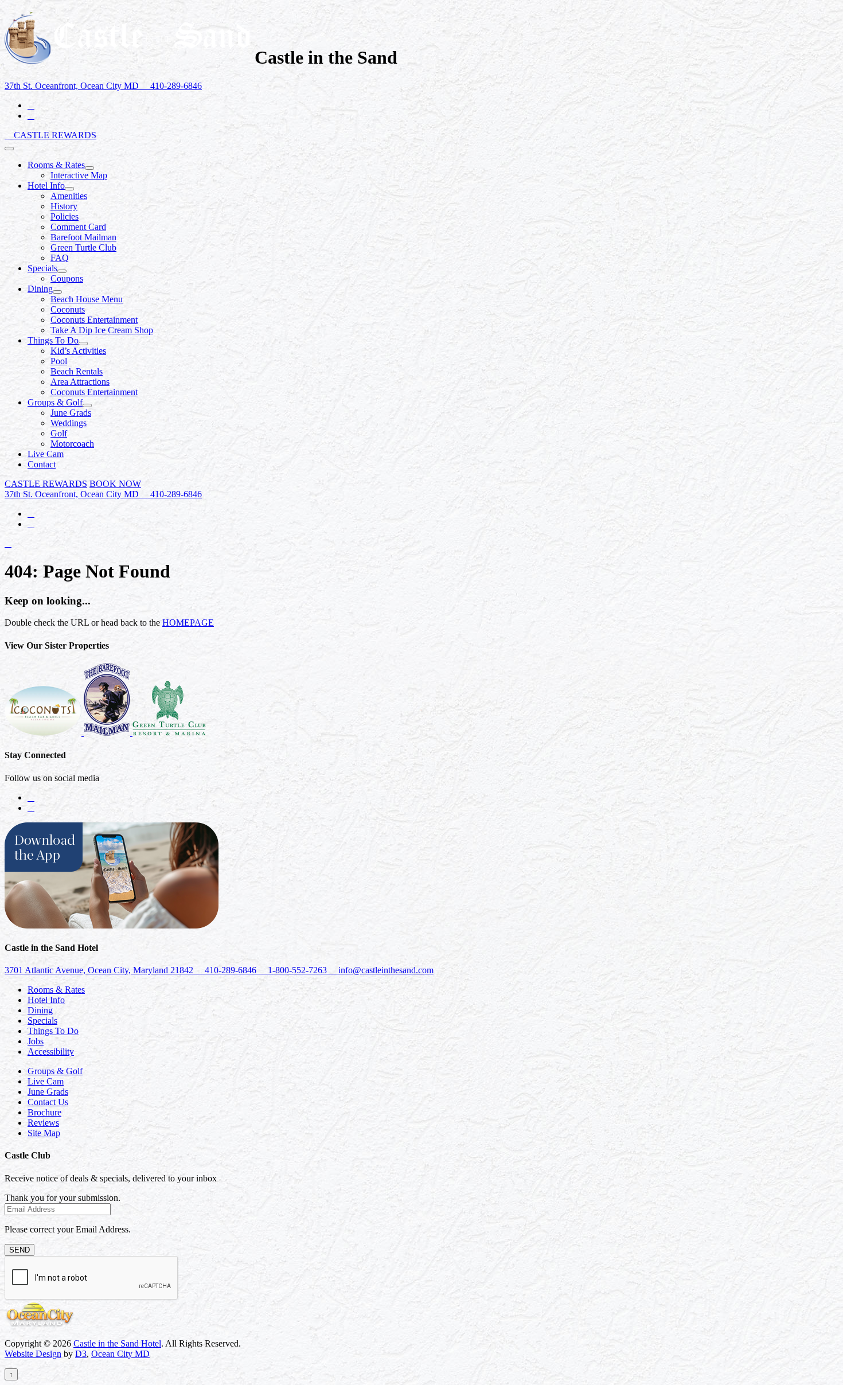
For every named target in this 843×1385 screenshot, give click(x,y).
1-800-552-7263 (297, 970)
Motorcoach (72, 443)
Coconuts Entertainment (94, 320)
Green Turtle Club (83, 247)
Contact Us (48, 1102)
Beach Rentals (76, 371)
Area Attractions (80, 382)
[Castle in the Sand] (127, 57)
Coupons (66, 278)
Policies (64, 216)
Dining (40, 289)
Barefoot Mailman (83, 237)
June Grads (70, 413)
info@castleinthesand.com (385, 970)
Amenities (68, 196)
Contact (42, 464)
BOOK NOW (115, 484)
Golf (58, 433)
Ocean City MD (120, 1354)
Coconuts (67, 309)
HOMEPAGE (188, 622)
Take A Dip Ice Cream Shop (101, 330)
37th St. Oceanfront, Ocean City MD (73, 86)
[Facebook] (31, 105)
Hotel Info (46, 185)
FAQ (59, 258)
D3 (81, 1354)
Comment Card (78, 227)
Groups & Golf (55, 402)
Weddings (68, 423)
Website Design (33, 1354)
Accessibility (51, 1051)
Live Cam (46, 454)
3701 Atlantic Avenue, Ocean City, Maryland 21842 (100, 970)
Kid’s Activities (78, 351)
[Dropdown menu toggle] (89, 168)
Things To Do (53, 340)
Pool (58, 361)
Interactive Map (78, 175)
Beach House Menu (86, 299)
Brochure (44, 1112)
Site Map (44, 1133)
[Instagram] (31, 115)
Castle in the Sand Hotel (117, 1343)
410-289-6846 (175, 86)
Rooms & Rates (56, 165)
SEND (19, 1250)
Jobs (36, 1041)
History (63, 206)
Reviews (43, 1122)
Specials (42, 268)
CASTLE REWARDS (55, 135)
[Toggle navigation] (9, 148)
